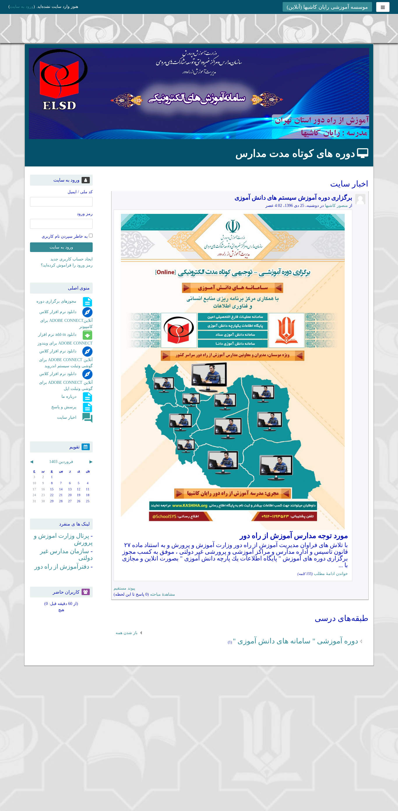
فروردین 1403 (61, 461)
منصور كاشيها (336, 205)
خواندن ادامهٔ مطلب (331, 574)
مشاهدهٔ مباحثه (162, 594)
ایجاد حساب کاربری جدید (71, 259)
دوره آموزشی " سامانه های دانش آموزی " (295, 641)
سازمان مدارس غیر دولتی (66, 554)
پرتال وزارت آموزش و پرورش (63, 539)
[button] (14, 798)
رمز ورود (85, 214)
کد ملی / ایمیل (80, 192)
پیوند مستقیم (124, 588)
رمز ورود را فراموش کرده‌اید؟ (67, 265)
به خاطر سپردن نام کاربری (65, 236)
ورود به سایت (22, 6)
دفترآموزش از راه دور (61, 566)
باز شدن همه (127, 633)
